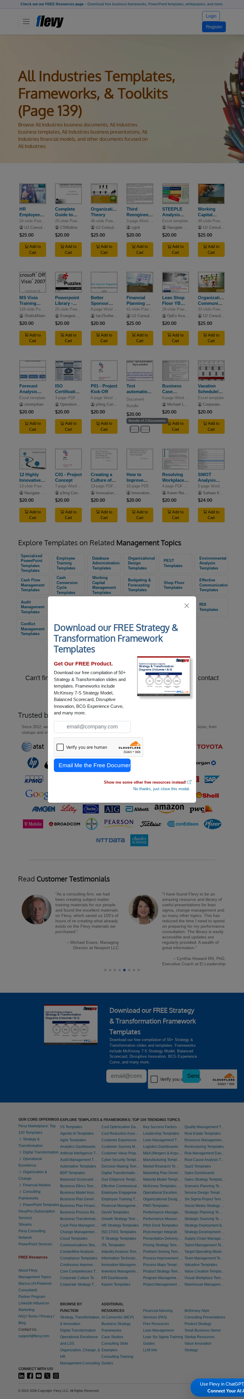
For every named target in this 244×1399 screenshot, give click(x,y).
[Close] (187, 605)
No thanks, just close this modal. (161, 789)
